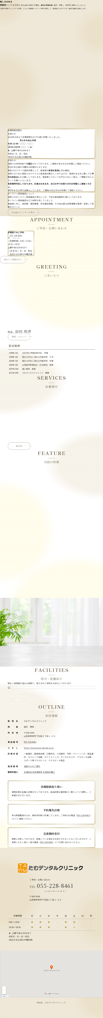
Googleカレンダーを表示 (23, 212)
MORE (19, 446)
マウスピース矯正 (24, 163)
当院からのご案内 (32, 766)
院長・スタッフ (19, 336)
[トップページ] (51, 868)
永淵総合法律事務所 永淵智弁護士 (39, 772)
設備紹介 (19, 486)
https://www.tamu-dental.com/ (39, 747)
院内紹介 (19, 479)
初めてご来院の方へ (13, 259)
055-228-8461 (30, 742)
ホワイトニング (15, 190)
